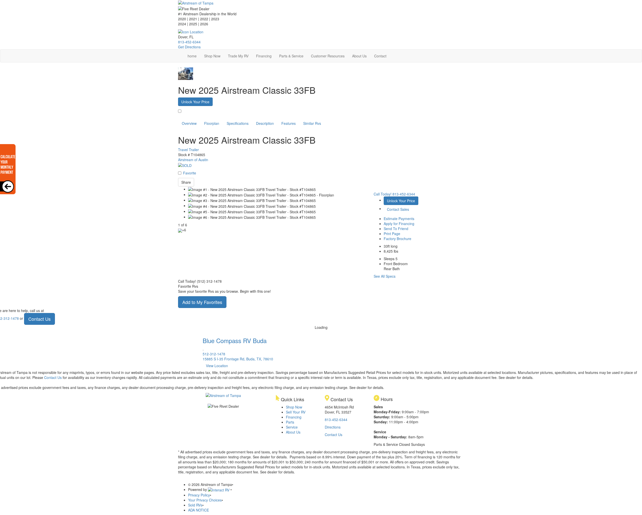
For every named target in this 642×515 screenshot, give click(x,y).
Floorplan (211, 123)
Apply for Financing (399, 223)
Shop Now (212, 55)
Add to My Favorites (202, 302)
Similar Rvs (312, 123)
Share (186, 182)
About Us (359, 55)
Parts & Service (291, 55)
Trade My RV (238, 55)
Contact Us (39, 319)
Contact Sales (398, 209)
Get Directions (189, 46)
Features (288, 123)
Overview (189, 123)
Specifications (238, 123)
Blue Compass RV (235, 340)
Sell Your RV (295, 412)
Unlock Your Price (195, 101)
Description (265, 123)
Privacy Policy (199, 494)
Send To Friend (396, 228)
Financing (264, 55)
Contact (380, 55)
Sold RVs (195, 504)
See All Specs (384, 276)
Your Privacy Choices (205, 499)
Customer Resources (328, 55)
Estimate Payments (399, 218)
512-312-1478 (214, 353)
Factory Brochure (397, 238)
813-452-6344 (189, 41)
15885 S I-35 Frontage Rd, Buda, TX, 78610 (238, 358)
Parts (290, 422)
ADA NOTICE (198, 509)
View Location (217, 365)
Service (292, 427)
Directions (333, 427)
